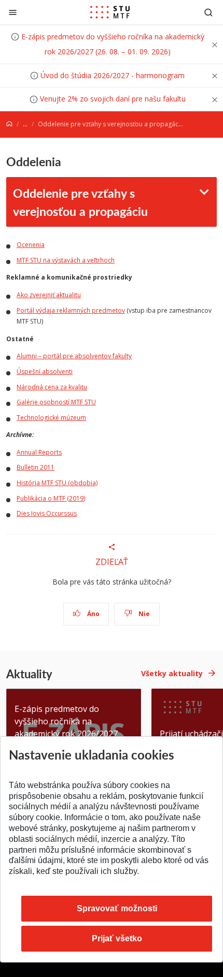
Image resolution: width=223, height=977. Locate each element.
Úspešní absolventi (45, 371)
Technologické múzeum (51, 417)
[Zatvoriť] (12, 12)
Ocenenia (31, 244)
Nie (143, 613)
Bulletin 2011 (35, 467)
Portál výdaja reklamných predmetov (71, 310)
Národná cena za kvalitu (52, 387)
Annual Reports (39, 452)
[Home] (9, 124)
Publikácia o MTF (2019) (51, 498)
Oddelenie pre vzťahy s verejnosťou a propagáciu (80, 202)
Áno (93, 613)
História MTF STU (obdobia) (57, 482)
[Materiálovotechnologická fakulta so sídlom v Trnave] (110, 12)
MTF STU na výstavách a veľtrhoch (66, 260)
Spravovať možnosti (117, 908)
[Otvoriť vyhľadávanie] (208, 12)
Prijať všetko (117, 938)
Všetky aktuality (172, 673)
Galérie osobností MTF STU (56, 402)
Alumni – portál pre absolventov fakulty (74, 356)
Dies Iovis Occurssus (47, 513)
